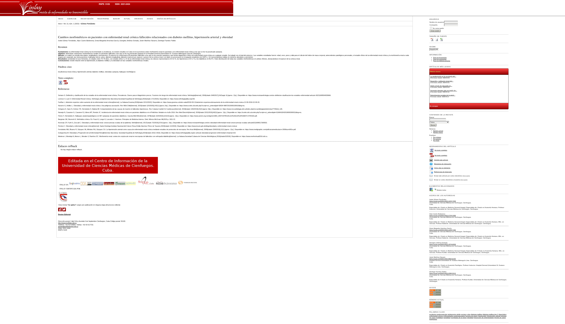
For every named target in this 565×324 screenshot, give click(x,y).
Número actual (438, 131)
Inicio (60, 19)
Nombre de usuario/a (436, 22)
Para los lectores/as (440, 57)
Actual (127, 19)
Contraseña (433, 25)
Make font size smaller (432, 39)
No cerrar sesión (438, 28)
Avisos (150, 19)
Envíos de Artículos (166, 19)
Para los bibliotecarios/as (441, 61)
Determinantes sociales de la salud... (442, 95)
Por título (436, 140)
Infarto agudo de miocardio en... (441, 86)
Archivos (138, 19)
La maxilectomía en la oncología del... (443, 76)
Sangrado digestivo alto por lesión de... (443, 90)
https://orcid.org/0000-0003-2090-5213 (442, 273)
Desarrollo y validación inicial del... (441, 81)
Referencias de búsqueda (443, 172)
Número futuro (438, 132)
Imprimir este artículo (441, 160)
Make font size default (436, 39)
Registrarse (103, 19)
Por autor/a (437, 139)
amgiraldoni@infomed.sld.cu (68, 226)
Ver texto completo (440, 150)
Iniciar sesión (87, 19)
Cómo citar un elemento (442, 168)
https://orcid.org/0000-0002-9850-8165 (442, 259)
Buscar (116, 19)
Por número (437, 137)
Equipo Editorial (64, 214)
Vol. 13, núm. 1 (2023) (71, 24)
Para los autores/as (439, 59)
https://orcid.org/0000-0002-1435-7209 (442, 201)
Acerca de (72, 19)
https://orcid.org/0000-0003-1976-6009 (442, 244)
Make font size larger (441, 39)
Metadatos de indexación (442, 164)
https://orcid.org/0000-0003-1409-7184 (442, 230)
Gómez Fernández (88, 24)
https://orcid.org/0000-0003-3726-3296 (442, 215)
